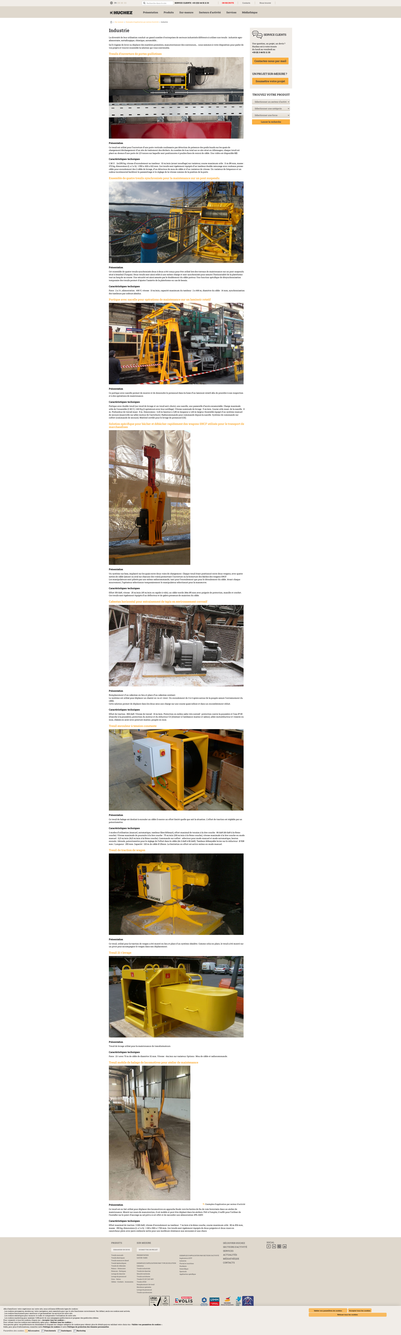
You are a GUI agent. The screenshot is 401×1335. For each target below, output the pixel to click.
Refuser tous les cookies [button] (347, 1315)
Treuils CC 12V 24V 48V (145, 1279)
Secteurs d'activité (235, 1246)
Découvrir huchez (234, 1243)
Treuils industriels (143, 1269)
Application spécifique (188, 1274)
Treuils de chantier (144, 1271)
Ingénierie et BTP (186, 1258)
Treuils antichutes (143, 1276)
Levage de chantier (118, 1274)
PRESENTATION (143, 1255)
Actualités (230, 1254)
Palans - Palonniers (118, 1269)
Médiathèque (231, 1258)
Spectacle (183, 1271)
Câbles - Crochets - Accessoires (122, 1282)
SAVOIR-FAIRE (142, 1258)
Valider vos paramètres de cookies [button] (328, 1311)
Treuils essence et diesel (120, 1261)
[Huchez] (121, 12)
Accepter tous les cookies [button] (359, 1311)
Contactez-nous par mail (270, 61)
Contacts (246, 3)
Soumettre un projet (148, 1250)
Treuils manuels (117, 1255)
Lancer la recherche (271, 121)
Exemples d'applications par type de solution (156, 1263)
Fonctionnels (50, 1331)
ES (125, 3)
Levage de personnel (118, 1276)
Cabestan (140, 1266)
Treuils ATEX (141, 1282)
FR (115, 3)
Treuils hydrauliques (118, 1263)
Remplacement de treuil (145, 1284)
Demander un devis (121, 1250)
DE (122, 3)
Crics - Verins (116, 1279)
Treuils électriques (118, 1258)
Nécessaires (33, 1331)
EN (118, 3)
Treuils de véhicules (118, 1266)
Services (228, 1250)
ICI (235, 153)
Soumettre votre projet (270, 81)
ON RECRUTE (228, 3)
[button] (88, 1327)
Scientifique (184, 1269)
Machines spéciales (144, 1287)
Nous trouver (265, 3)
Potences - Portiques (118, 1271)
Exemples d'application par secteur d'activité (142, 22)
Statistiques (66, 1331)
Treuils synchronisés (144, 1292)
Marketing (81, 1331)
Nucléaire (183, 1266)
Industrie (183, 1261)
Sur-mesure (119, 22)
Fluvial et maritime (187, 1263)
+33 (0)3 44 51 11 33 (200, 3)
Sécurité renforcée (143, 1274)
